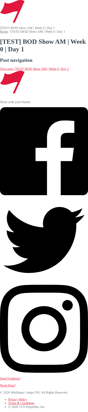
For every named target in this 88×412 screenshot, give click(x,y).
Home (4, 31)
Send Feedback (10, 378)
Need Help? (8, 385)
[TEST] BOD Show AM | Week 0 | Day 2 (34, 69)
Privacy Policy (17, 399)
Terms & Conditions (21, 403)
